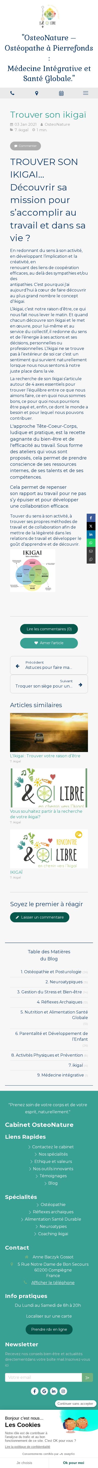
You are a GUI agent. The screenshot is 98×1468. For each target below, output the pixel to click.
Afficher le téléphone (53, 1282)
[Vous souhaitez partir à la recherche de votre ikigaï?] (49, 787)
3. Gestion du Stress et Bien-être (49, 992)
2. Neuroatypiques (63, 982)
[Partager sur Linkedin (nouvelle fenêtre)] (91, 534)
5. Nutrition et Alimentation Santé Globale (54, 1015)
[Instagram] (63, 1391)
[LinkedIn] (54, 1391)
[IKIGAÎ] (49, 848)
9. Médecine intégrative (60, 1075)
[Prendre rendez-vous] (61, 93)
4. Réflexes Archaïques (59, 1002)
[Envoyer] (87, 1377)
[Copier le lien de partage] (91, 559)
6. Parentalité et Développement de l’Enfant (51, 1036)
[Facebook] (34, 1391)
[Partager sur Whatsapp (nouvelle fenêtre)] (91, 543)
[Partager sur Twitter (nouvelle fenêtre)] (91, 526)
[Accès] (37, 93)
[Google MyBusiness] (44, 1391)
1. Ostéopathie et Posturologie (51, 971)
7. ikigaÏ (76, 1065)
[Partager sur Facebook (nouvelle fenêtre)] (91, 518)
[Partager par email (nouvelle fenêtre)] (91, 551)
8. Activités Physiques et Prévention (47, 1055)
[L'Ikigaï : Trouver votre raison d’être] (49, 732)
